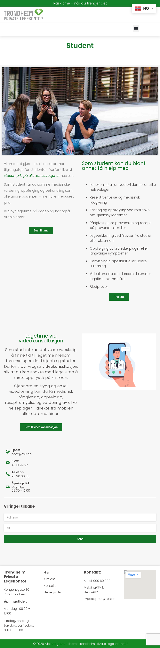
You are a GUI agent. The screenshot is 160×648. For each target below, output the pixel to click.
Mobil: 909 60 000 (97, 581)
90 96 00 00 (20, 476)
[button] (136, 28)
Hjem (47, 572)
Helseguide (52, 592)
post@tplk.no (22, 454)
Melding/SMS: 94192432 (94, 589)
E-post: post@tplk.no (100, 599)
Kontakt (50, 585)
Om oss (49, 579)
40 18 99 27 (20, 465)
